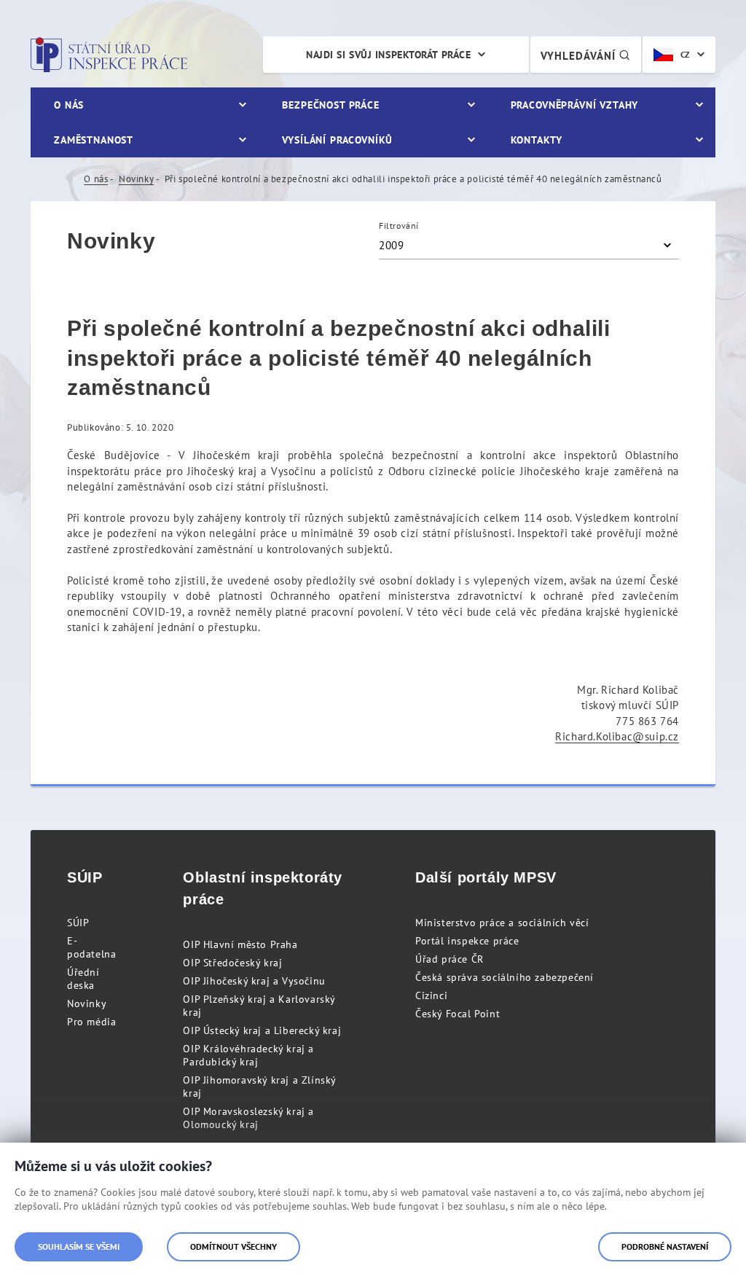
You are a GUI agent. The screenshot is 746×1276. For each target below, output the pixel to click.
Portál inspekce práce (467, 940)
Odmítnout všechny (233, 1246)
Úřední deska (83, 979)
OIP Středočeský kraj (232, 962)
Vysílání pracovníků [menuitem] (337, 139)
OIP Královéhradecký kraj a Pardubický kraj (248, 1055)
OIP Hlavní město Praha (240, 944)
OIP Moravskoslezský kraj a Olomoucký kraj (248, 1118)
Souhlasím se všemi (78, 1246)
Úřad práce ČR (449, 959)
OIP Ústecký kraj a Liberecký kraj (262, 1030)
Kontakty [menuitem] (536, 139)
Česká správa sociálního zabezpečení (504, 977)
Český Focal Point (457, 1013)
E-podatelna (91, 947)
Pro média (91, 1021)
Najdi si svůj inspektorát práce (388, 54)
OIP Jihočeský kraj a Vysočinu (254, 980)
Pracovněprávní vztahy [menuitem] (575, 104)
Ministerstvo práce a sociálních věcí (502, 922)
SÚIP (78, 922)
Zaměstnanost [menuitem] (93, 139)
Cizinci (431, 995)
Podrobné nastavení (664, 1246)
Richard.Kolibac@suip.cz (617, 736)
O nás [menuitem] (69, 104)
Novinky (136, 179)
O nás (96, 179)
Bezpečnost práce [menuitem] (330, 104)
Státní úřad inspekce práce (109, 54)
